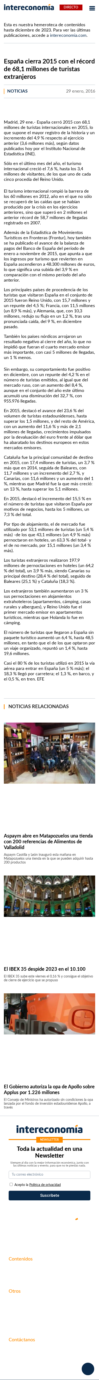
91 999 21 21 (20, 1360)
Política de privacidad (27, 1318)
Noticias (17, 91)
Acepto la (37, 1185)
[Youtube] (49, 1235)
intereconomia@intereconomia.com (38, 1353)
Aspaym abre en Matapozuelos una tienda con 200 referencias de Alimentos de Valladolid (48, 842)
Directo (71, 7)
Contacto (17, 1301)
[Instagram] (64, 1235)
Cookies (15, 1326)
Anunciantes (19, 1277)
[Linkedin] (78, 1235)
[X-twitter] (20, 1235)
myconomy (18, 1269)
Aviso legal (17, 1309)
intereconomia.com (68, 35)
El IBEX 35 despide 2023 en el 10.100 (45, 969)
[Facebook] (35, 1235)
